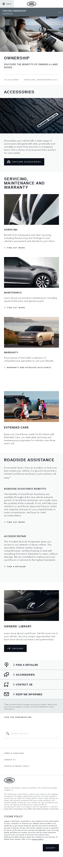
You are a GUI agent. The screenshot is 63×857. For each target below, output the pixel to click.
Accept (51, 848)
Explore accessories (26, 162)
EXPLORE (17, 648)
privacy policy (37, 839)
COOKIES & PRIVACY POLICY (17, 766)
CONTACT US (10, 760)
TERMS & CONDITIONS (14, 753)
